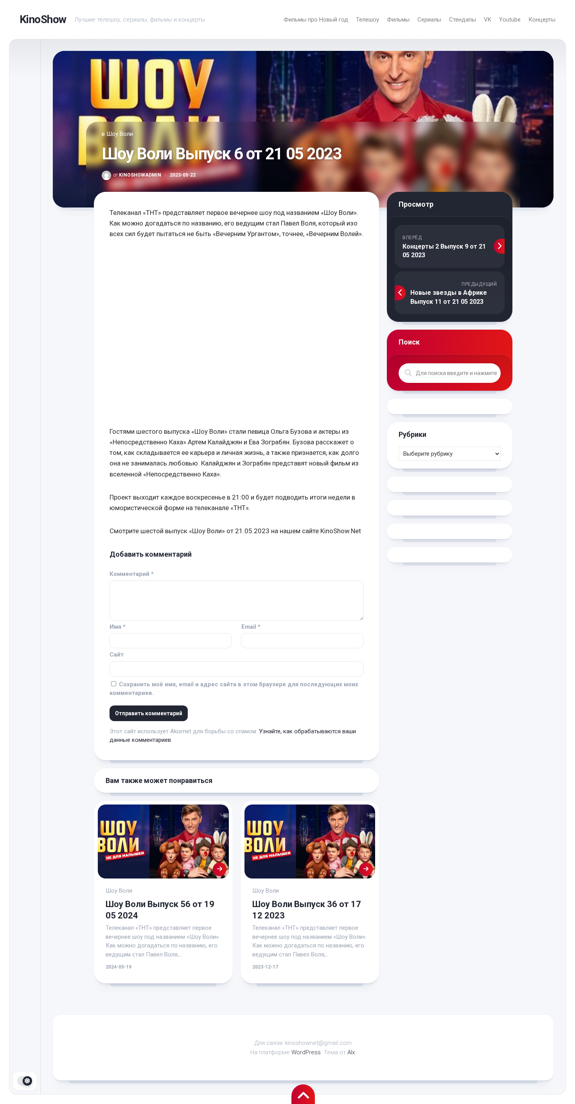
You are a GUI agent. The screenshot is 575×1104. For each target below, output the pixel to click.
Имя (118, 626)
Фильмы (398, 19)
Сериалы (429, 19)
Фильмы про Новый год (316, 19)
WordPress (306, 1052)
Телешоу (367, 19)
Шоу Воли (119, 133)
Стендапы (462, 19)
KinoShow (43, 19)
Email (251, 626)
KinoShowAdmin (137, 175)
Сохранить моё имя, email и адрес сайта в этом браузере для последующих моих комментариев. (234, 689)
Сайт (117, 654)
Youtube (510, 19)
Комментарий (132, 573)
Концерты (541, 19)
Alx (351, 1052)
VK (487, 19)
